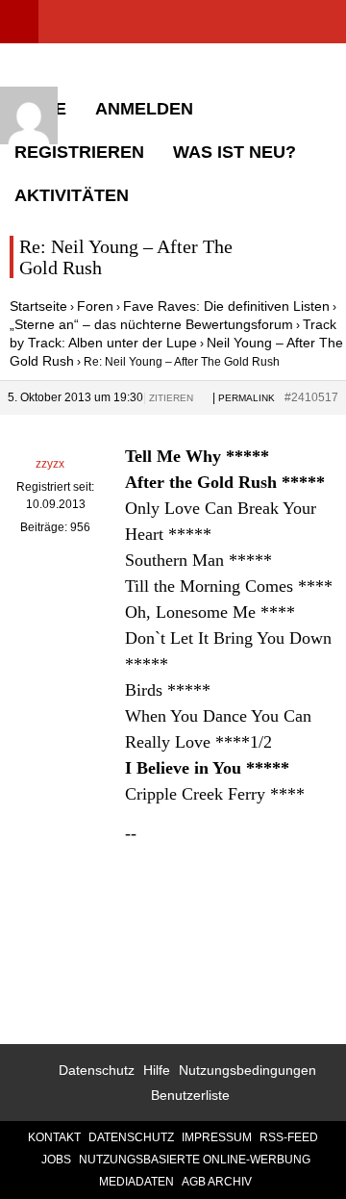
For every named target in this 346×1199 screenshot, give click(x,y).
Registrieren (79, 152)
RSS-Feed (289, 1137)
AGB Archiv (217, 1181)
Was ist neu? (234, 152)
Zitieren (171, 398)
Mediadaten (136, 1181)
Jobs (56, 1159)
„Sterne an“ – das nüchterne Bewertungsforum (151, 324)
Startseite (38, 306)
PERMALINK (246, 398)
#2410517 (311, 397)
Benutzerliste (190, 1095)
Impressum (217, 1137)
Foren (95, 306)
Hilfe (156, 1070)
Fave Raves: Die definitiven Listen (226, 306)
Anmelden (144, 108)
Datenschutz (97, 1070)
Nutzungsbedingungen (247, 1070)
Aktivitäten (71, 195)
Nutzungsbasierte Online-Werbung (194, 1159)
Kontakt (54, 1137)
